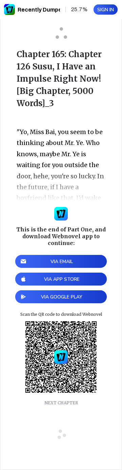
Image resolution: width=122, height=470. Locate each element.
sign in (105, 9)
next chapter (61, 402)
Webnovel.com (9, 9)
